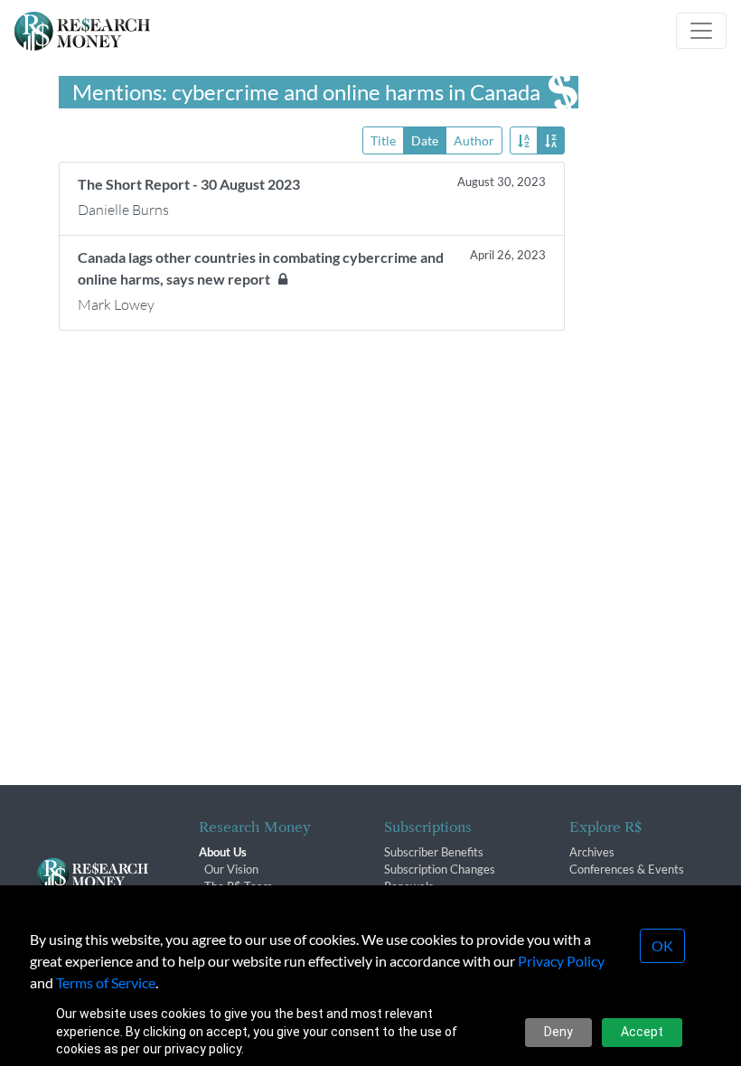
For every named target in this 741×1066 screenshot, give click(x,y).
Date (424, 140)
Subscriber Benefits (433, 852)
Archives (591, 852)
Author (474, 140)
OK (662, 945)
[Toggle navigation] (701, 31)
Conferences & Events (626, 869)
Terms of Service (105, 982)
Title (383, 140)
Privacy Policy (561, 960)
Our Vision (231, 869)
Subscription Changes (439, 869)
